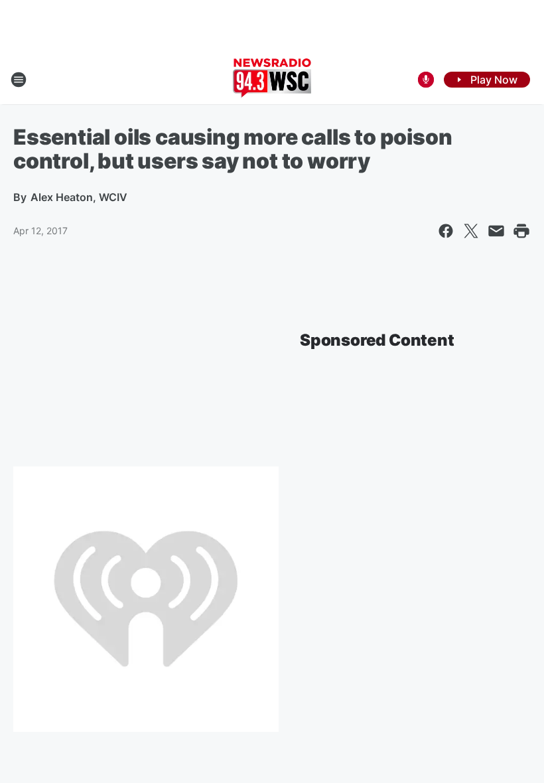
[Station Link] (272, 79)
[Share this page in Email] (496, 231)
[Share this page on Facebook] (446, 231)
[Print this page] (521, 231)
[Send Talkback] (426, 80)
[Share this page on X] (471, 231)
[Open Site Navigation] (19, 80)
